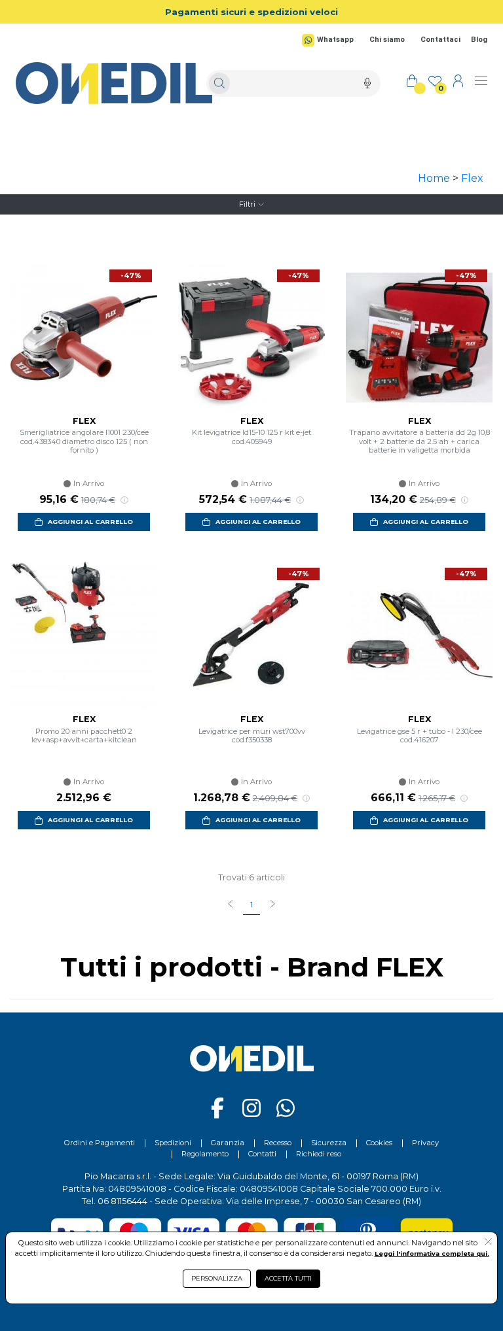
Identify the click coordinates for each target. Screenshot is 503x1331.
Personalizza (216, 1278)
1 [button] (251, 904)
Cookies (379, 1142)
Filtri (247, 204)
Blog (479, 39)
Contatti (262, 1153)
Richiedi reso (318, 1153)
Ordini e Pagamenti (99, 1142)
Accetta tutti (288, 1278)
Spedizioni (173, 1142)
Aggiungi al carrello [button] (90, 521)
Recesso (277, 1142)
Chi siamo (387, 39)
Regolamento (205, 1153)
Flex (472, 178)
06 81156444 (122, 1201)
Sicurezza (328, 1142)
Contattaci (440, 39)
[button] (488, 1242)
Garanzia (227, 1142)
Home (434, 178)
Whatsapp (335, 39)
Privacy (425, 1142)
